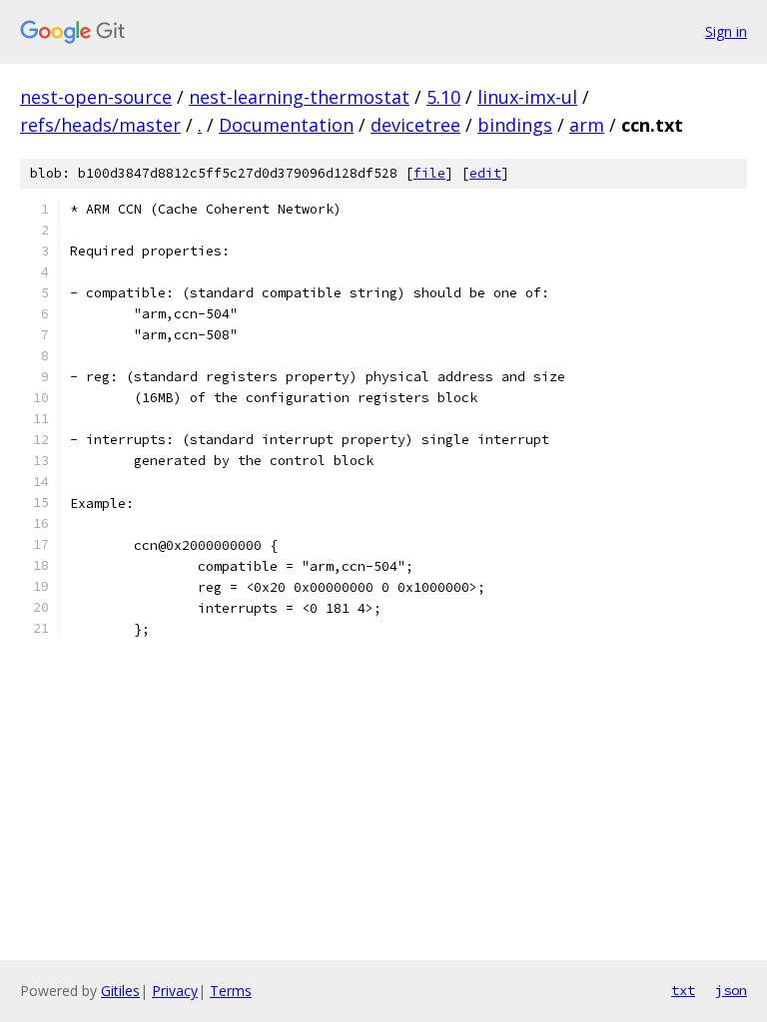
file (429, 173)
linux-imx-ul (527, 97)
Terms (231, 990)
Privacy (175, 990)
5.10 (443, 97)
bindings (514, 125)
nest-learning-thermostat (299, 97)
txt (683, 990)
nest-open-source (96, 97)
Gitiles (120, 990)
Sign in (726, 31)
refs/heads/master (100, 125)
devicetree (415, 125)
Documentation (286, 125)
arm (586, 125)
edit (485, 173)
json (731, 990)
